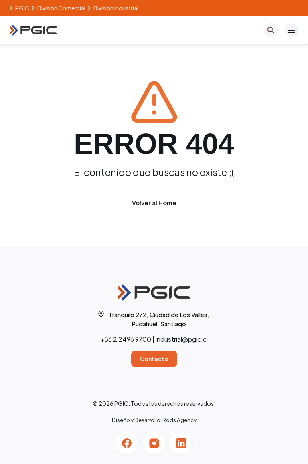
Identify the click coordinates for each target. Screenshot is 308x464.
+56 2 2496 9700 (125, 339)
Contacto (154, 358)
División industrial (115, 8)
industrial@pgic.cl (182, 339)
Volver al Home (154, 202)
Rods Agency (179, 419)
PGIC (22, 8)
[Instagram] (154, 443)
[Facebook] (127, 443)
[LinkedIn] (181, 443)
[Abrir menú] (291, 30)
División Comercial (61, 8)
